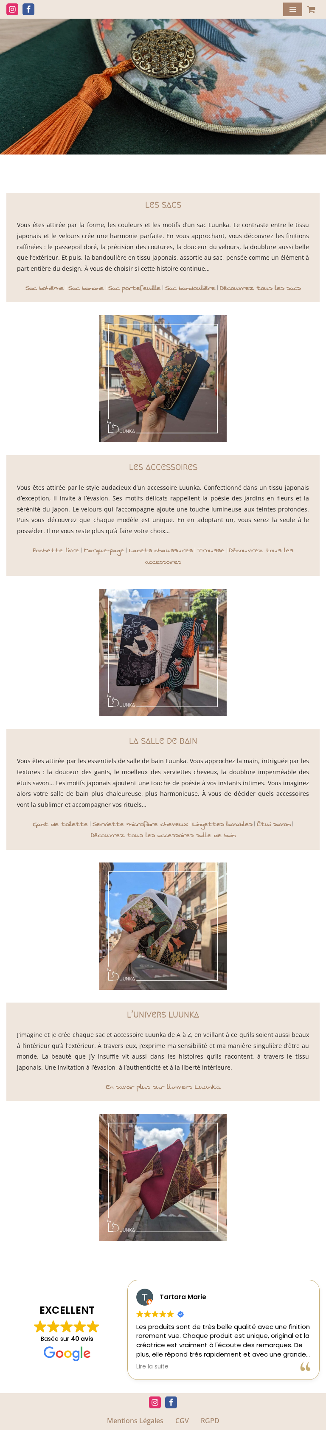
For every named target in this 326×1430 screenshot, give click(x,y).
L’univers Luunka (163, 1014)
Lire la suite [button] (153, 1367)
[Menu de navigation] (293, 9)
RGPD (210, 1420)
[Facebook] (28, 9)
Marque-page (104, 550)
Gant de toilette (60, 824)
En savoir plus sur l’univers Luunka (163, 1087)
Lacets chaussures (161, 550)
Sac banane (86, 288)
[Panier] (311, 9)
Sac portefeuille (134, 288)
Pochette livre (56, 550)
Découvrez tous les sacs (260, 288)
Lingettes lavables (222, 824)
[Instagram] (12, 9)
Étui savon (273, 824)
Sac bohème (44, 288)
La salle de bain (163, 740)
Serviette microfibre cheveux (140, 824)
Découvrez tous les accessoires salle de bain (163, 835)
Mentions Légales (135, 1420)
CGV (182, 1420)
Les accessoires (163, 467)
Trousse (211, 550)
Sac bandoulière (190, 288)
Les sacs (163, 204)
